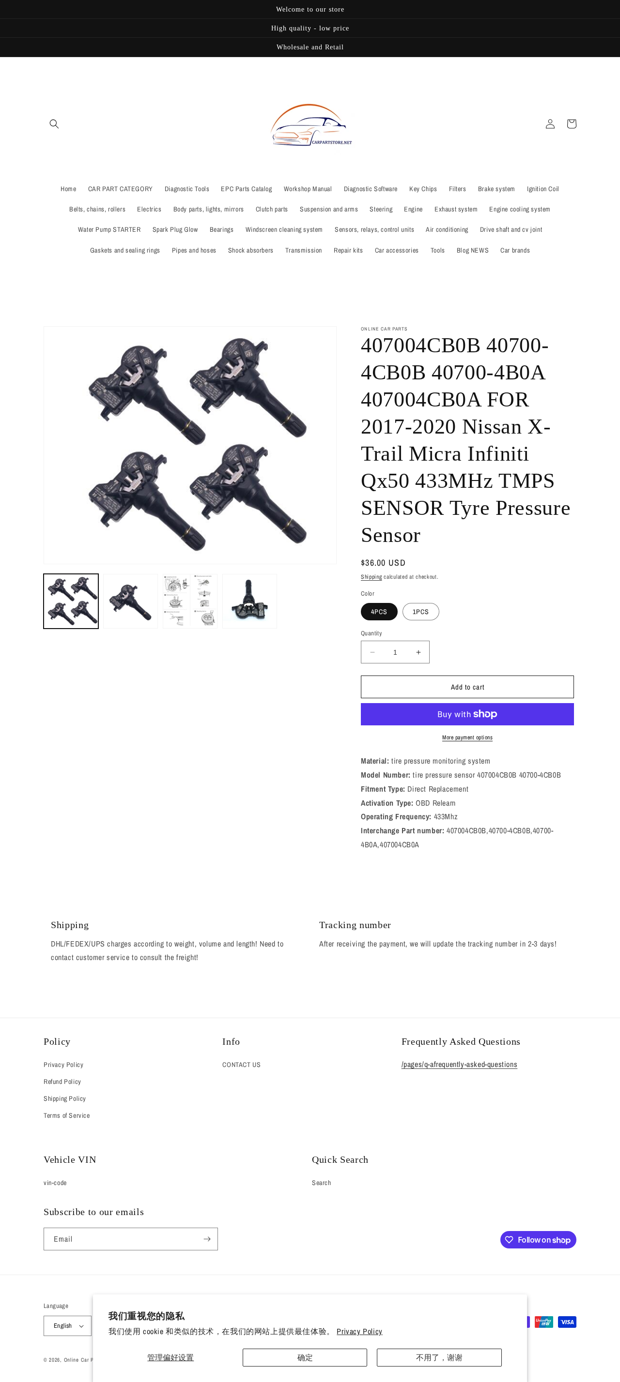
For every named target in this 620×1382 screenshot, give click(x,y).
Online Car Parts (84, 1359)
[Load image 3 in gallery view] (190, 601)
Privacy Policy (359, 1331)
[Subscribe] (206, 1239)
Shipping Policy (65, 1098)
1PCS (421, 611)
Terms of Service (67, 1115)
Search (321, 1182)
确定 (305, 1357)
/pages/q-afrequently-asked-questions (460, 1064)
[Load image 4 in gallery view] (249, 601)
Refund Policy (62, 1081)
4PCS (379, 611)
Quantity (371, 633)
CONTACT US (241, 1064)
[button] (54, 124)
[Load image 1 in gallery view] (71, 601)
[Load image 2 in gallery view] (130, 601)
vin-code (55, 1182)
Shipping (371, 577)
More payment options (467, 737)
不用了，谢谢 (439, 1357)
